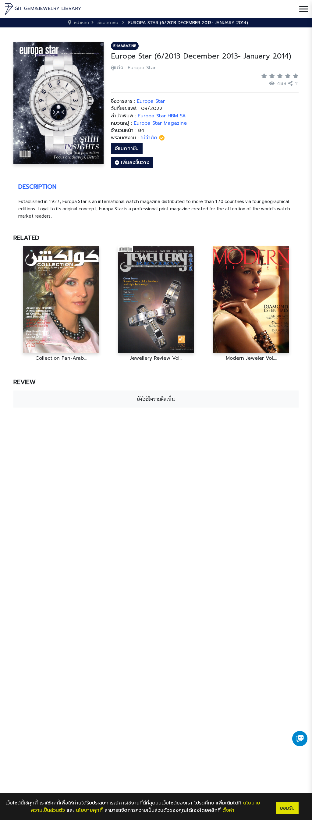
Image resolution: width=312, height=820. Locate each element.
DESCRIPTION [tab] (37, 186)
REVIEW (24, 382)
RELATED (26, 237)
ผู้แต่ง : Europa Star (133, 67)
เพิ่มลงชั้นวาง (134, 162)
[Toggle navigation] (304, 9)
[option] (61, 304)
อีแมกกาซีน (127, 148)
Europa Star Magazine (160, 123)
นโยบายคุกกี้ (89, 810)
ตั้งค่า (228, 810)
